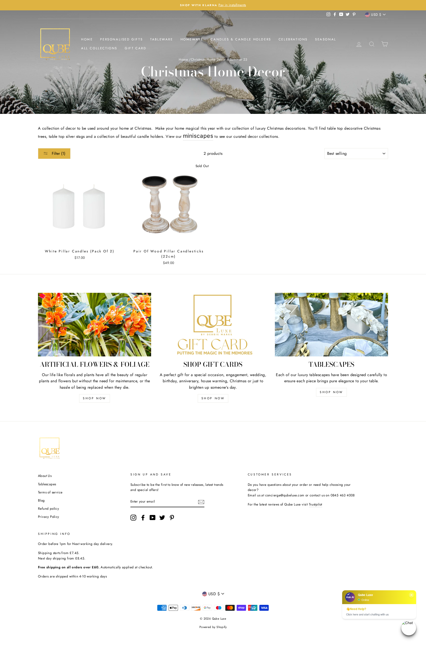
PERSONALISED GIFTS (121, 39)
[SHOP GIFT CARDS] (213, 324)
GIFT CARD (135, 48)
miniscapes (198, 135)
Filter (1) (58, 153)
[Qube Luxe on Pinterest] (172, 518)
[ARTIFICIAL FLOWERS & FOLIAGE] (94, 324)
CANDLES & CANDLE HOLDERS (241, 39)
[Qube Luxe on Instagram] (133, 518)
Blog (41, 500)
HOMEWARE (191, 39)
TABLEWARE (161, 39)
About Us (45, 475)
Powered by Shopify (213, 627)
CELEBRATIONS (293, 39)
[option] (213, 5)
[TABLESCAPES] (331, 324)
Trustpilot (315, 504)
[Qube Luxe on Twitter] (162, 518)
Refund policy (48, 508)
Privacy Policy (48, 516)
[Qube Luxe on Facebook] (143, 518)
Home (87, 39)
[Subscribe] (201, 502)
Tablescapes (47, 484)
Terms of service (50, 492)
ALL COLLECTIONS (99, 48)
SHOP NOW (94, 398)
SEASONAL (325, 39)
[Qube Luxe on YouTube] (153, 518)
